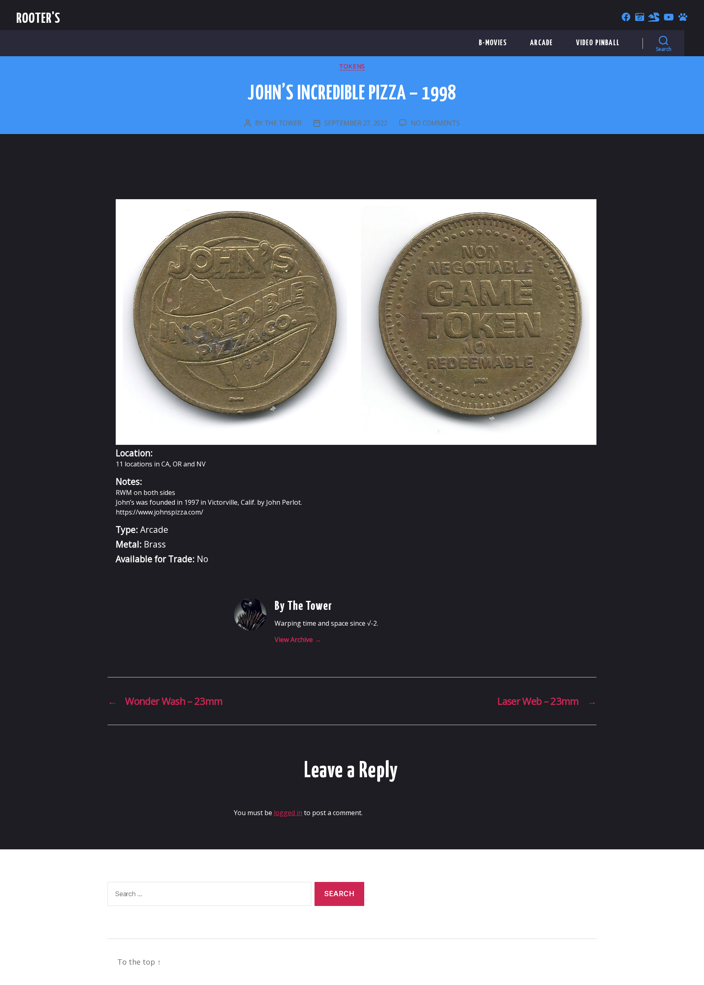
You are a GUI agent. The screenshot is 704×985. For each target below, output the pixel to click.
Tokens (352, 66)
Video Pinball (598, 43)
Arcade (541, 43)
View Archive (298, 639)
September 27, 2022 (355, 123)
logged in (288, 812)
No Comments (435, 123)
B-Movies (493, 43)
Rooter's (38, 19)
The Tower (282, 123)
